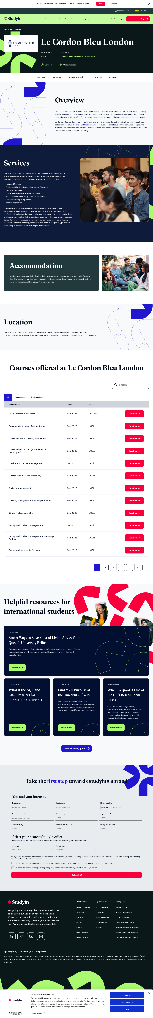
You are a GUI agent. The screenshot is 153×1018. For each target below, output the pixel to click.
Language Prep (102, 917)
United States (82, 937)
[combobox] (104, 807)
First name (17, 803)
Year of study (18, 825)
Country (16, 846)
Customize (125, 1002)
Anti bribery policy (124, 912)
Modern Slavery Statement (127, 927)
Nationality (61, 814)
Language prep (88, 19)
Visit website (69, 65)
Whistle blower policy (125, 922)
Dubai (79, 922)
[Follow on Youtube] (31, 936)
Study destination (108, 825)
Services (74, 19)
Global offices (122, 907)
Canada (79, 917)
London (48, 65)
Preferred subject (64, 825)
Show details (36, 1013)
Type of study (106, 814)
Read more (17, 667)
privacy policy (134, 857)
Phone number (106, 803)
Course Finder (102, 907)
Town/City (61, 846)
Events (110, 19)
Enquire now (134, 414)
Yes (100, 4)
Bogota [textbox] (59, 850)
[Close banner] (149, 993)
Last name (61, 803)
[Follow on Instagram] (41, 936)
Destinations (50, 19)
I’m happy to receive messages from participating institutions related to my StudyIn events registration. (56, 868)
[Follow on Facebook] (21, 936)
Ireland (79, 927)
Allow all (127, 995)
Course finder (64, 19)
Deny (127, 1009)
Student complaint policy (127, 932)
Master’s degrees (90, 125)
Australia (80, 912)
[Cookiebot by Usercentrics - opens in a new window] (15, 1013)
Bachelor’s (74, 125)
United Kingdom (83, 907)
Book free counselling (136, 19)
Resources (99, 19)
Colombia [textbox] (16, 850)
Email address (18, 814)
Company (118, 19)
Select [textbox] (59, 817)
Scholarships (102, 922)
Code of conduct (123, 917)
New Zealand (82, 932)
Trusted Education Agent (127, 937)
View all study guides (75, 748)
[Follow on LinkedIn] (12, 936)
